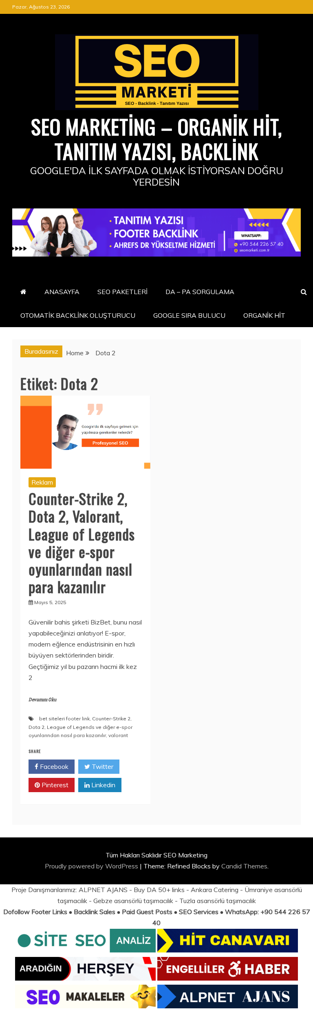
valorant (118, 735)
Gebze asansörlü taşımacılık (133, 901)
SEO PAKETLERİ (122, 292)
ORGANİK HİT (264, 315)
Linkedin (102, 785)
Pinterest (54, 785)
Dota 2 (36, 727)
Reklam (42, 482)
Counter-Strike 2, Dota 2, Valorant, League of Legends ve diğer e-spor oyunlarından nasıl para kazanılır (82, 542)
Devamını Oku (42, 700)
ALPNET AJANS (103, 890)
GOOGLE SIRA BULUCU (189, 315)
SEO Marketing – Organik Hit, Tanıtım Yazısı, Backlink (156, 138)
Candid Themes (244, 866)
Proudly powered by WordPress (92, 866)
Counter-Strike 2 (111, 718)
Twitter (101, 766)
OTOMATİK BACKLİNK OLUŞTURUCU (77, 315)
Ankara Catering (214, 890)
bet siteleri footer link (64, 718)
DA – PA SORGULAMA (199, 292)
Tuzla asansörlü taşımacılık (217, 901)
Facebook (53, 766)
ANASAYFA (61, 292)
